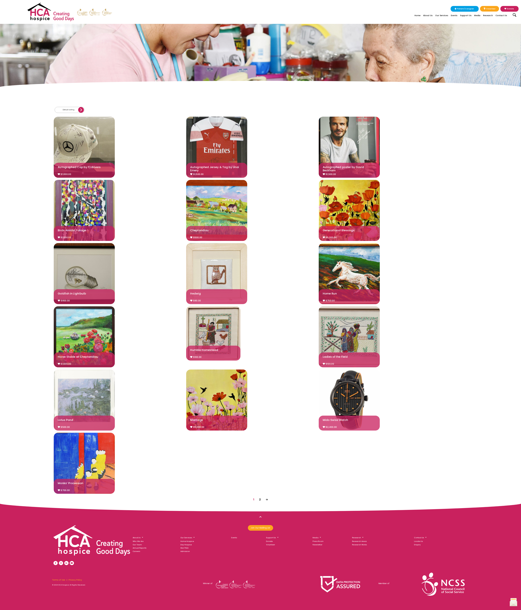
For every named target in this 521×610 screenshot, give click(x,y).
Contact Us (501, 15)
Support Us (465, 15)
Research (488, 15)
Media (477, 15)
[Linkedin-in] (66, 563)
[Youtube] (72, 563)
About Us (428, 15)
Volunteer (490, 8)
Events (454, 15)
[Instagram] (61, 563)
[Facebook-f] (55, 563)
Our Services (441, 15)
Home (417, 15)
